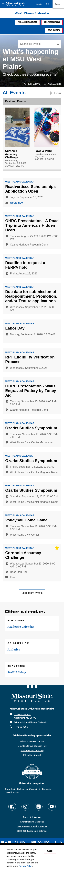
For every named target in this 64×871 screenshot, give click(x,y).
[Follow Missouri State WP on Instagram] (25, 806)
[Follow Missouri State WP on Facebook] (12, 806)
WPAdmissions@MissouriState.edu (30, 722)
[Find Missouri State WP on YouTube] (52, 806)
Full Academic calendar (27, 22)
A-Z (47, 4)
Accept (50, 850)
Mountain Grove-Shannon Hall (32, 746)
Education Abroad (32, 755)
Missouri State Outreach (32, 750)
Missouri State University (32, 741)
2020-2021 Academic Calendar (32, 826)
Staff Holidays (54, 30)
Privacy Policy (25, 866)
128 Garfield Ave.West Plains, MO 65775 (25, 716)
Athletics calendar (52, 22)
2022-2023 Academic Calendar (32, 831)
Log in (39, 4)
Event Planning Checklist (32, 821)
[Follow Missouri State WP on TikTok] (39, 806)
